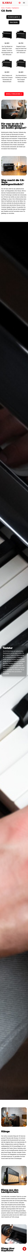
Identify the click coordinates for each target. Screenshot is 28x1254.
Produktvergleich (13, 17)
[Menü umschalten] (24, 3)
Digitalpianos (15, 8)
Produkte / (9, 8)
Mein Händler (14, 22)
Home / (3, 8)
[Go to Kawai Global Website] (20, 3)
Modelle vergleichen (13, 94)
